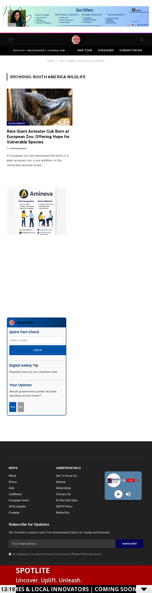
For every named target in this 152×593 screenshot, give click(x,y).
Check (38, 350)
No (21, 407)
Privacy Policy (80, 554)
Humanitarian (131, 50)
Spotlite (33, 570)
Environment (17, 123)
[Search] (141, 39)
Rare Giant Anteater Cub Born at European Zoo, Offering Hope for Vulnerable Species (38, 136)
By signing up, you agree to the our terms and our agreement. (57, 554)
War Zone (85, 50)
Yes (12, 407)
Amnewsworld (18, 148)
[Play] (118, 494)
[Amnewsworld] (76, 39)
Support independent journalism (39, 50)
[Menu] (11, 39)
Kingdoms (106, 50)
